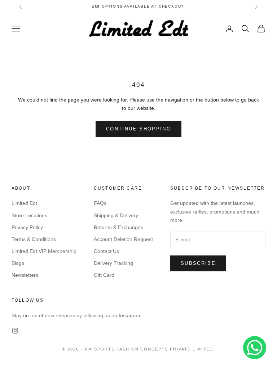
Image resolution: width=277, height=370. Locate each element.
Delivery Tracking (113, 263)
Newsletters (25, 275)
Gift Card (104, 275)
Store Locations (29, 215)
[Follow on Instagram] (15, 330)
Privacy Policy (27, 227)
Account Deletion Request (123, 239)
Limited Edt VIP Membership (44, 251)
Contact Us (106, 251)
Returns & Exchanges (118, 227)
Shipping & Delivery (116, 215)
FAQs (100, 203)
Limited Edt (24, 203)
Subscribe (198, 263)
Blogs (18, 263)
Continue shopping (138, 129)
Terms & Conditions (34, 239)
